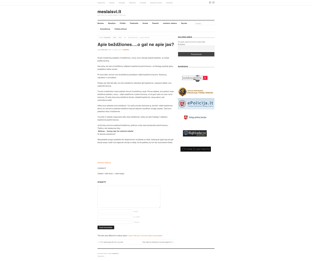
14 (125, 37)
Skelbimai (132, 3)
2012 (114, 37)
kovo (120, 37)
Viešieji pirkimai (120, 29)
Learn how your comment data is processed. (145, 235)
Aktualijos (112, 23)
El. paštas (136, 217)
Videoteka (169, 3)
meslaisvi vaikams (170, 23)
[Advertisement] (136, 152)
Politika (123, 23)
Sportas (184, 23)
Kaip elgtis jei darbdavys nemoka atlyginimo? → (158, 242)
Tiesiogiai (122, 3)
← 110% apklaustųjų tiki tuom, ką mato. (110, 242)
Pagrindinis (101, 3)
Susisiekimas (105, 29)
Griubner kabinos (104, 162)
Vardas (135, 211)
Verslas (145, 23)
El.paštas (181, 44)
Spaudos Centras (156, 3)
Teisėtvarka (134, 23)
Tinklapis (136, 222)
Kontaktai (143, 3)
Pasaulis (155, 23)
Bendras (101, 23)
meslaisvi (104, 50)
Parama (111, 3)
